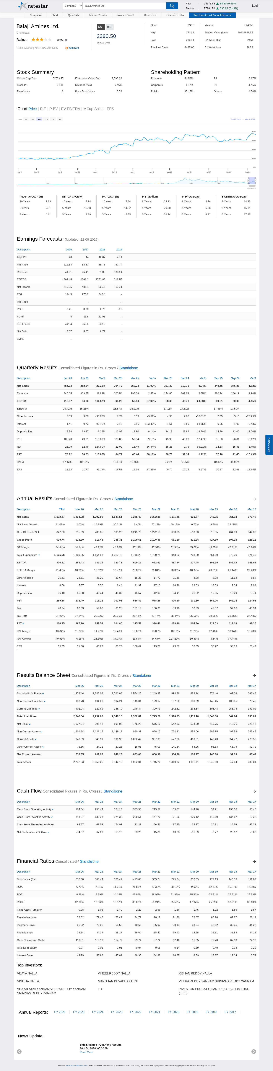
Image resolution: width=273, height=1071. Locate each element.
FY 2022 (135, 1012)
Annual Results (98, 15)
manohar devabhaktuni (118, 981)
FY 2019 (192, 1012)
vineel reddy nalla (114, 973)
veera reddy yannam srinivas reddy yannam (216, 981)
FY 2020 (173, 1012)
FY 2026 (60, 1012)
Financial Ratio (175, 15)
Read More (86, 1052)
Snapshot (35, 15)
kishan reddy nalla (195, 973)
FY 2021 (154, 1012)
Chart (54, 15)
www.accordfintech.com (76, 1066)
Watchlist (74, 47)
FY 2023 (116, 1012)
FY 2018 (211, 1012)
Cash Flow (150, 15)
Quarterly (73, 15)
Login (255, 5)
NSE (100, 26)
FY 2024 (97, 1012)
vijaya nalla (27, 973)
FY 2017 (230, 1012)
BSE (109, 26)
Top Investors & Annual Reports (212, 15)
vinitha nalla (28, 981)
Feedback (269, 444)
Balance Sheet (125, 15)
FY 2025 (78, 1012)
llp (100, 989)
